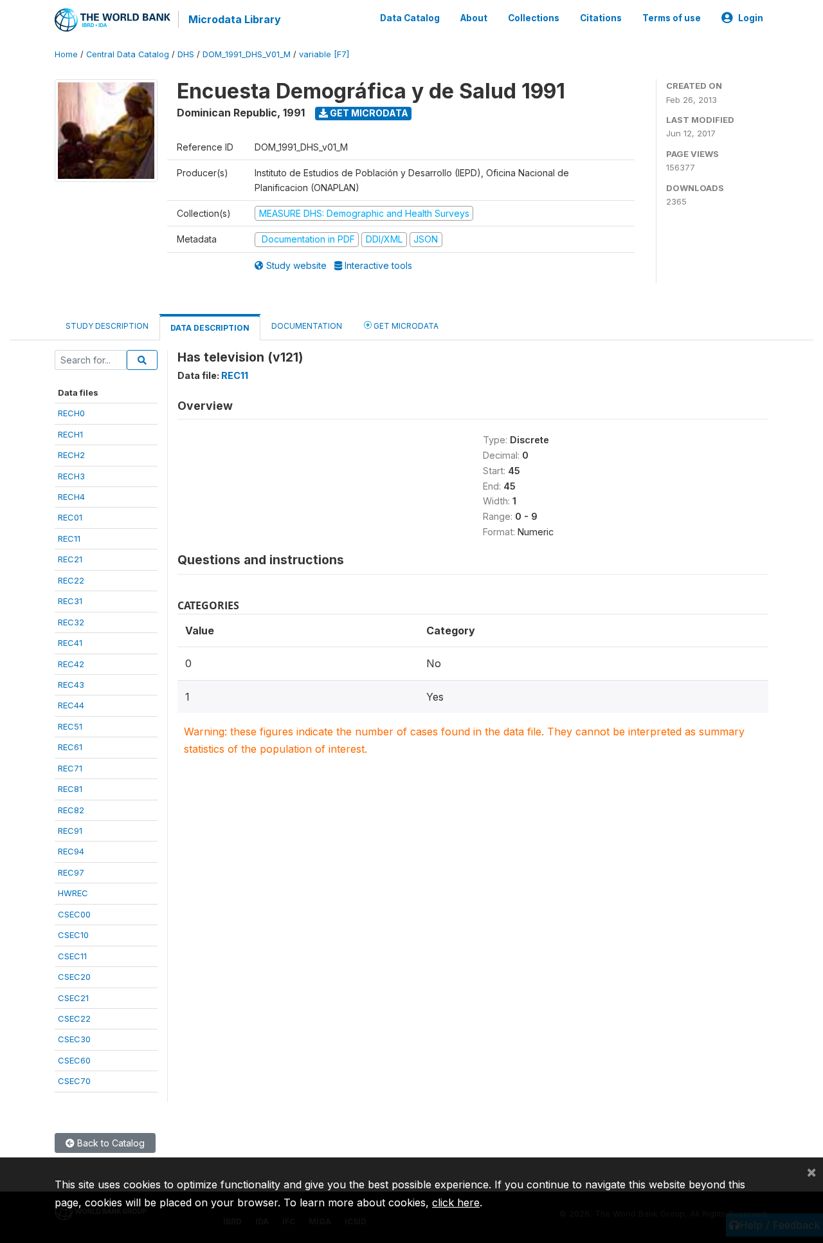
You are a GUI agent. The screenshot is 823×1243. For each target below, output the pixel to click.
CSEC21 (73, 998)
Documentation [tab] (306, 326)
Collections (533, 18)
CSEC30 (74, 1039)
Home (66, 54)
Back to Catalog (110, 1142)
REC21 (70, 559)
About (473, 18)
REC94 (71, 851)
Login (750, 18)
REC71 (70, 768)
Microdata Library (234, 19)
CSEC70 (74, 1081)
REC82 (71, 810)
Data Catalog (410, 18)
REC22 (71, 580)
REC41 (70, 643)
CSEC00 (74, 914)
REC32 (71, 622)
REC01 (70, 517)
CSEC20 (74, 976)
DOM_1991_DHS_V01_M (247, 54)
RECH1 (70, 434)
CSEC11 (72, 956)
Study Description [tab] (107, 326)
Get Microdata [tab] (405, 326)
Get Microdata (368, 112)
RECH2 (71, 455)
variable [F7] (324, 54)
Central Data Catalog (127, 54)
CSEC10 (73, 935)
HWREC (73, 893)
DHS (185, 54)
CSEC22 (74, 1018)
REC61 (70, 747)
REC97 (71, 872)
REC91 (70, 830)
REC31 (70, 601)
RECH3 (71, 476)
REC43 (71, 684)
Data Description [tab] (209, 328)
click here (456, 1202)
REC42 (71, 664)
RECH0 (71, 413)
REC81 (70, 789)
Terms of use (671, 18)
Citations (601, 18)
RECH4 (71, 497)
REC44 (71, 705)
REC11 (69, 538)
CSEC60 (74, 1060)
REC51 (70, 726)
